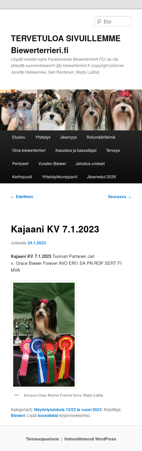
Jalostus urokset (90, 163)
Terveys (113, 150)
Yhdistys (43, 137)
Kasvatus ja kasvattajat (75, 150)
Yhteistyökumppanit (59, 176)
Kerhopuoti (22, 176)
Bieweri (18, 415)
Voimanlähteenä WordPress (90, 439)
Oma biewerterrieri (29, 150)
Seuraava (119, 196)
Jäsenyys (68, 137)
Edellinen (22, 196)
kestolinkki (48, 415)
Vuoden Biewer (52, 163)
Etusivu (18, 137)
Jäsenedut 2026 (101, 176)
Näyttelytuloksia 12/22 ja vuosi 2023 (68, 409)
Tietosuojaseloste (42, 439)
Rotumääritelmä (101, 137)
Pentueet (20, 163)
